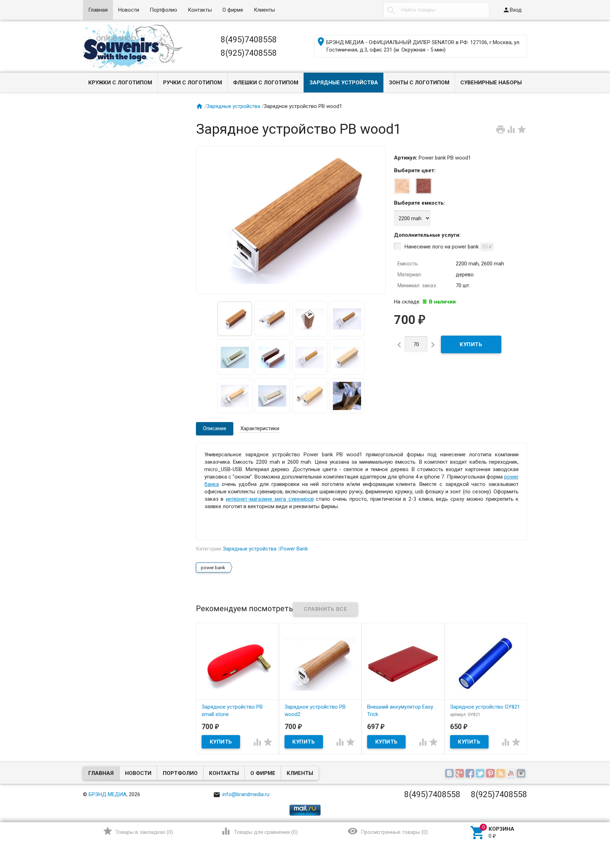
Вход (512, 9)
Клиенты (264, 10)
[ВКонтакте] (450, 773)
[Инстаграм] (522, 773)
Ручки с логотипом (192, 82)
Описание (214, 428)
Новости (128, 10)
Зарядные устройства (344, 82)
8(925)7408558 (249, 53)
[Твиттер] (481, 773)
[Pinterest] (491, 773)
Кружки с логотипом (120, 82)
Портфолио (163, 10)
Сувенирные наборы (491, 82)
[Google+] (460, 773)
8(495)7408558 (249, 39)
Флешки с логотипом (265, 82)
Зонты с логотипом (419, 82)
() (137, 831)
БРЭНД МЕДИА (107, 794)
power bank (213, 567)
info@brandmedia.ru (241, 794)
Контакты (200, 10)
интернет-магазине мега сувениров (269, 499)
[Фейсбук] (471, 773)
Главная (98, 10)
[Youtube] (512, 773)
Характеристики (259, 428)
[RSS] (501, 773)
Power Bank (294, 549)
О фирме (232, 10)
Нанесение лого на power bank (448, 246)
